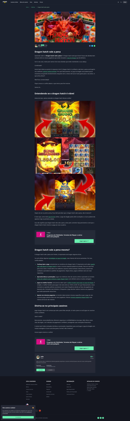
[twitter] (92, 46)
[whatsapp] (94, 46)
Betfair (47, 396)
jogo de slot (51, 217)
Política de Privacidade (72, 391)
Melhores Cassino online (31, 384)
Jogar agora (83, 241)
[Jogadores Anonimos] (40, 411)
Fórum (41, 2)
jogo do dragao (71, 58)
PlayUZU (48, 389)
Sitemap (68, 384)
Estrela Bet (48, 391)
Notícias (36, 2)
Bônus (27, 387)
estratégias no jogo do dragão (57, 258)
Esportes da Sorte (50, 394)
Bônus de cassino (24, 2)
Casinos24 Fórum (70, 394)
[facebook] (90, 46)
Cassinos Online (14, 2)
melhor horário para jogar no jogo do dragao (80, 282)
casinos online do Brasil (50, 71)
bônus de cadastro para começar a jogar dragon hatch (52, 279)
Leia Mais (41, 370)
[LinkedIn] (46, 45)
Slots (31, 2)
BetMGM (48, 384)
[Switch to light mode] (118, 2)
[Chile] (27, 405)
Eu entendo (18, 417)
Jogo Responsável (71, 389)
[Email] (45, 45)
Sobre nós (69, 387)
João (39, 45)
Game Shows (29, 396)
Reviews (28, 399)
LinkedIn (50, 370)
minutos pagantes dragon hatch (80, 297)
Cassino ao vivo (29, 389)
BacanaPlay (49, 387)
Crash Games (29, 394)
